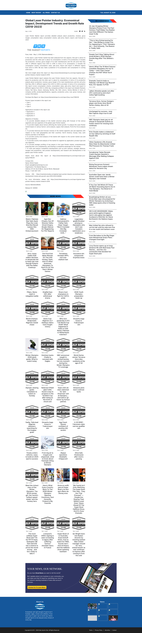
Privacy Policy (98, 630)
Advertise (107, 630)
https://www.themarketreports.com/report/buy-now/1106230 (60, 97)
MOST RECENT (36, 12)
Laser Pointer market (41, 58)
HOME (28, 12)
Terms (90, 630)
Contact (114, 630)
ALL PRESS (46, 12)
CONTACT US (55, 12)
